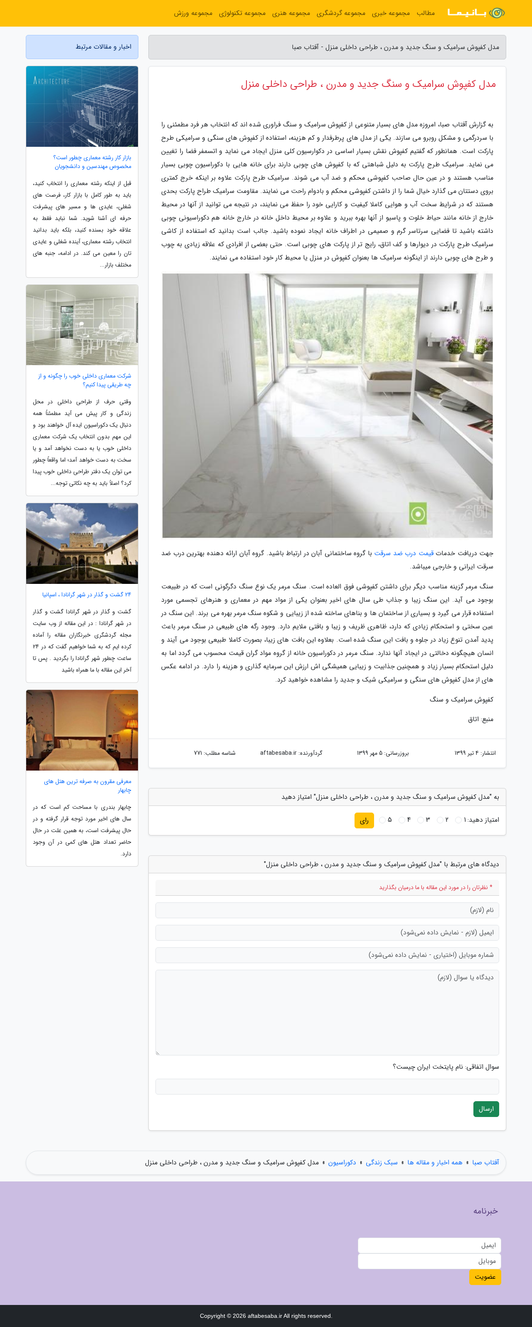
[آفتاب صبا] (475, 13)
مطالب (425, 13)
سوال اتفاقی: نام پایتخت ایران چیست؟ (446, 1067)
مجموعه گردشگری (341, 13)
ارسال (486, 1109)
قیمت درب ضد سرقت (403, 553)
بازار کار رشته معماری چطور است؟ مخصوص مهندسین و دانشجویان (92, 162)
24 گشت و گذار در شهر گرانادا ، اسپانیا (86, 595)
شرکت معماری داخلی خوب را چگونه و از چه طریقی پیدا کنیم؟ (84, 380)
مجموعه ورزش (193, 13)
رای (364, 820)
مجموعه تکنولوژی (242, 13)
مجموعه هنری (291, 13)
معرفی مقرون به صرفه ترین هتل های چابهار (87, 786)
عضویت (485, 1277)
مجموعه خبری (391, 13)
